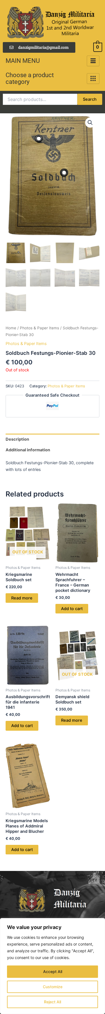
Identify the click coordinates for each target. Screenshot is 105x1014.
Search (90, 99)
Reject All (52, 1001)
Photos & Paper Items (39, 328)
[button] (90, 123)
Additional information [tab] (28, 449)
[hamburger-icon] (93, 61)
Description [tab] (17, 439)
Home (11, 328)
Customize (52, 986)
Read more (21, 598)
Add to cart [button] (72, 608)
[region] (52, 966)
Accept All (52, 971)
